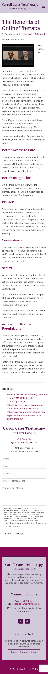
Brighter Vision (30, 669)
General (28, 34)
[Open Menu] (43, 6)
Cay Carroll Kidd (13, 34)
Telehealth (40, 34)
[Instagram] (27, 621)
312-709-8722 (24, 438)
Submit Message (14, 533)
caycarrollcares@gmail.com (24, 442)
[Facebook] (20, 621)
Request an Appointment (24, 652)
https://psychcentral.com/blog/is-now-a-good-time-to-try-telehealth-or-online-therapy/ (26, 415)
